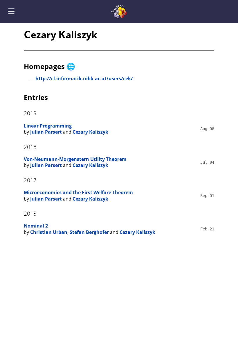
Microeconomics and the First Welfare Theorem (78, 192)
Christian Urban (48, 232)
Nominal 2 (36, 226)
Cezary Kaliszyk (90, 132)
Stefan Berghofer (89, 232)
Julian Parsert (46, 132)
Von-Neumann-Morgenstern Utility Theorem (75, 159)
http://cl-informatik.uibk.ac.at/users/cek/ (84, 78)
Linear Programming (48, 126)
